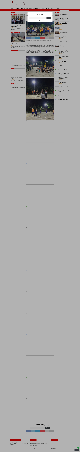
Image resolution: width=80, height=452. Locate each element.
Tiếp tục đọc (40, 20)
